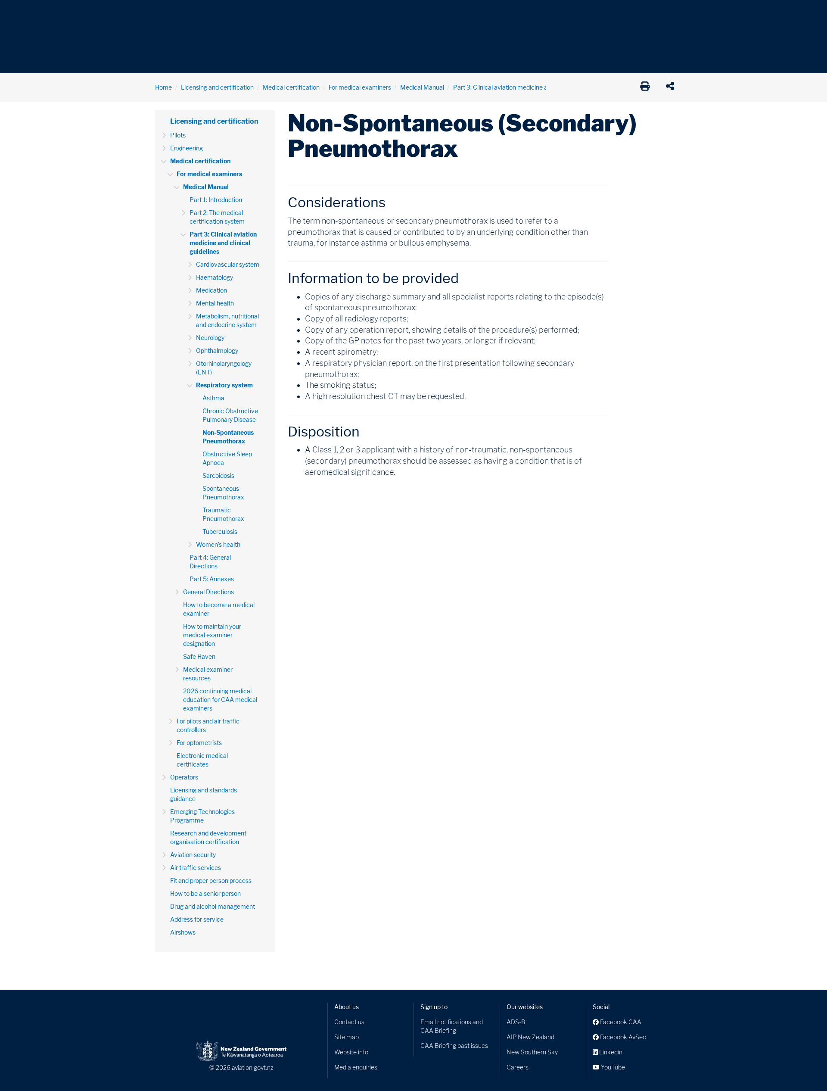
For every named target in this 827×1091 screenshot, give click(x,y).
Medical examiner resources (208, 674)
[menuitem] (169, 15)
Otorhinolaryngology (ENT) (224, 368)
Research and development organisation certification (208, 837)
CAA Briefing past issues (454, 1045)
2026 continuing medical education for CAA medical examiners (220, 699)
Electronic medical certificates (202, 760)
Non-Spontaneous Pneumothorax (228, 437)
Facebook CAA (620, 1022)
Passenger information (418, 12)
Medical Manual (422, 87)
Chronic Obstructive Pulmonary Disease (230, 415)
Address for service (197, 919)
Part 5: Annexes (212, 579)
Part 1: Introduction (216, 199)
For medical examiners (360, 87)
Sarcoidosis (218, 475)
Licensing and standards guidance (203, 794)
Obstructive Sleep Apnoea (227, 458)
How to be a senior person (205, 893)
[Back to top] (803, 1067)
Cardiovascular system (227, 264)
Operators (184, 777)
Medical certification (291, 87)
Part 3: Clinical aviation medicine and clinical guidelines (528, 87)
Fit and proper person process (211, 880)
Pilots (178, 135)
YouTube (612, 1067)
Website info (351, 1052)
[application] (672, 87)
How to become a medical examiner (219, 609)
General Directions (208, 591)
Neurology (210, 337)
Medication (211, 290)
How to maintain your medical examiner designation (212, 635)
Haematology (214, 277)
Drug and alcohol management (212, 906)
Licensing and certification (217, 87)
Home (163, 87)
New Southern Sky (532, 1052)
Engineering (186, 148)
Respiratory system (224, 385)
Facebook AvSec (622, 1037)
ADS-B (516, 1022)
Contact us (349, 1022)
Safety (504, 12)
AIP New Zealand (530, 1037)
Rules (472, 12)
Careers (518, 1067)
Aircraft (165, 12)
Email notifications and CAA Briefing (451, 1026)
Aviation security (193, 854)
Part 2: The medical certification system (217, 217)
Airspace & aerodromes (223, 12)
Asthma (213, 398)
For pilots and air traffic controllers (208, 725)
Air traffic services (195, 867)
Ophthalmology (217, 350)
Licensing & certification (339, 12)
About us (346, 1006)
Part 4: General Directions (210, 562)
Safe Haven (199, 656)
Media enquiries (355, 1067)
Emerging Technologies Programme (202, 816)
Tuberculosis (219, 531)
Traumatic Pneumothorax (223, 514)
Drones (281, 12)
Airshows (183, 932)
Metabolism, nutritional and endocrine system (227, 320)
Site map (346, 1037)
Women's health (218, 544)
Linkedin (610, 1052)
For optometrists (199, 742)
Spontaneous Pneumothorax (223, 493)
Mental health (215, 303)
